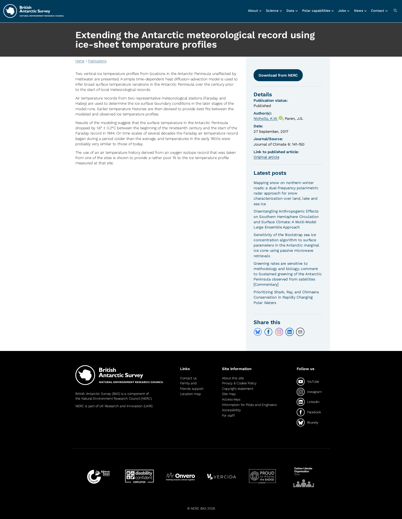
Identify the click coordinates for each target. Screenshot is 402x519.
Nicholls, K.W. (266, 118)
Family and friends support (192, 386)
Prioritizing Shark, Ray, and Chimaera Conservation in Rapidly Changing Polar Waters (286, 297)
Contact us (188, 378)
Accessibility (231, 410)
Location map (190, 394)
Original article (266, 157)
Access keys (231, 399)
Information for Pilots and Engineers (249, 405)
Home (79, 61)
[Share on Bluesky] (258, 332)
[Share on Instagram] (279, 332)
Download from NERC (278, 75)
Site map (229, 394)
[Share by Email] (300, 332)
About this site (233, 378)
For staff (228, 415)
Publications (97, 61)
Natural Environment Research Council (110, 398)
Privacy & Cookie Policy (239, 383)
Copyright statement (237, 389)
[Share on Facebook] (268, 332)
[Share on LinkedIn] (289, 332)
